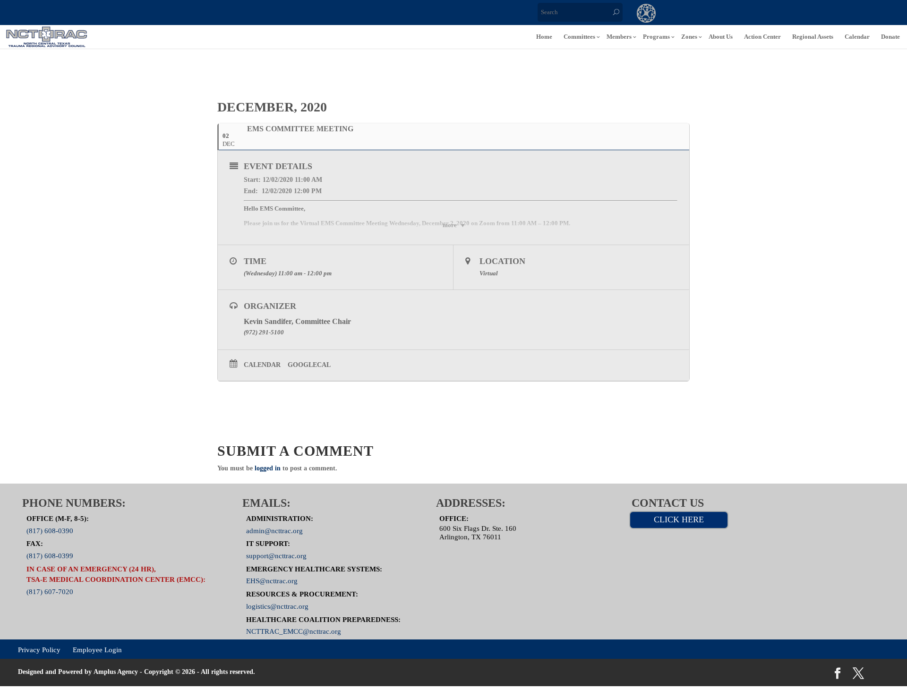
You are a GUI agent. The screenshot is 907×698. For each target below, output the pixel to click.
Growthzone (646, 14)
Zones (689, 36)
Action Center (762, 36)
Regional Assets (812, 36)
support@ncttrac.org (276, 556)
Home (544, 36)
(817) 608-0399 (49, 556)
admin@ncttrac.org (274, 530)
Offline (723, 14)
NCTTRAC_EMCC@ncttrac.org (293, 631)
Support (762, 14)
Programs (656, 36)
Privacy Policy (39, 650)
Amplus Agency (116, 671)
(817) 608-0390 (49, 530)
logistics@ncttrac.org (277, 606)
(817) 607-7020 (49, 591)
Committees (579, 36)
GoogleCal (309, 364)
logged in (268, 468)
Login (801, 14)
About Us (721, 36)
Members (619, 36)
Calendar (857, 36)
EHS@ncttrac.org (272, 581)
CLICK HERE (679, 519)
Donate (890, 36)
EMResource (685, 14)
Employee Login (97, 650)
